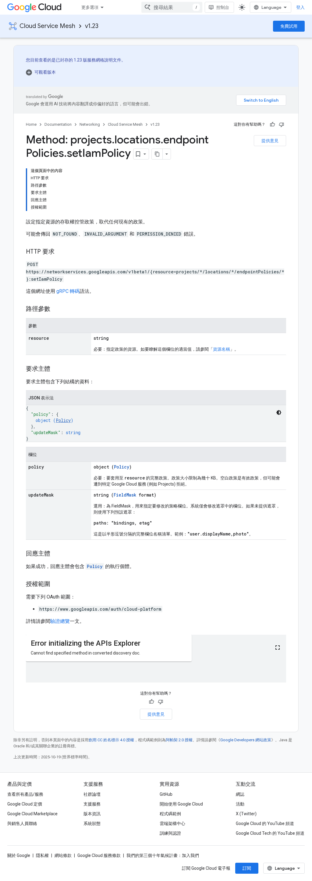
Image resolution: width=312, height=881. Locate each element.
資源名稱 (221, 349)
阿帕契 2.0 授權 (179, 740)
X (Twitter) (246, 813)
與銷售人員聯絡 (22, 823)
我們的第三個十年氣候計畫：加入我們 (162, 855)
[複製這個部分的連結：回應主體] (56, 554)
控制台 (222, 7)
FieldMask (125, 495)
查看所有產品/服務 (25, 794)
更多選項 (89, 7)
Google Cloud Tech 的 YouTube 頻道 (270, 833)
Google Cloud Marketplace (32, 813)
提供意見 (269, 140)
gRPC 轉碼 (68, 291)
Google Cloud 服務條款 (99, 855)
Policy (63, 420)
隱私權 (42, 855)
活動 (240, 804)
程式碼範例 (170, 813)
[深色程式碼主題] (279, 412)
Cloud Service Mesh (47, 26)
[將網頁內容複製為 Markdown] (157, 154)
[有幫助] (272, 124)
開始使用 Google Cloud (181, 804)
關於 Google (18, 855)
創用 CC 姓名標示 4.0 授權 (111, 740)
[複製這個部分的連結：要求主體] (56, 369)
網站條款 (63, 855)
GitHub (166, 794)
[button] (76, 72)
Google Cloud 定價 (24, 804)
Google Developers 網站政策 (245, 740)
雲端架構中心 (172, 823)
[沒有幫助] (281, 124)
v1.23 (91, 26)
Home (31, 124)
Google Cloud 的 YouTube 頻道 (265, 823)
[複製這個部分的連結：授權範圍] (56, 584)
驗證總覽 (60, 621)
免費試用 (288, 26)
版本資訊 (92, 813)
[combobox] (171, 7)
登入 (300, 7)
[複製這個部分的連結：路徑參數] (56, 309)
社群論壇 (92, 794)
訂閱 (247, 868)
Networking (90, 124)
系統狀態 (92, 823)
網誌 (240, 794)
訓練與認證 (170, 833)
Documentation (58, 124)
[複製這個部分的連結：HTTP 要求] (61, 252)
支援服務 (92, 804)
